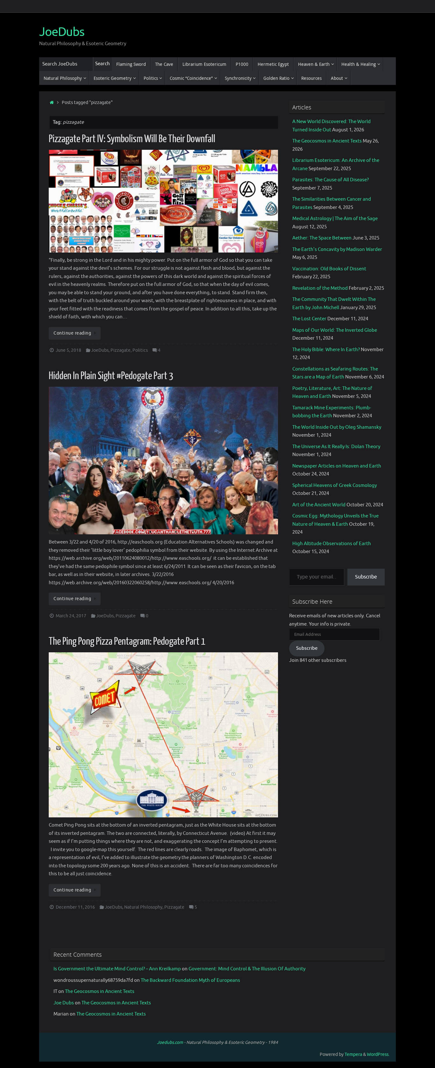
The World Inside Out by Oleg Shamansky (336, 427)
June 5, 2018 (68, 350)
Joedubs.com (170, 1042)
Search (102, 64)
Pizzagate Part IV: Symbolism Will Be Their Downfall (132, 139)
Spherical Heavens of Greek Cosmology (334, 485)
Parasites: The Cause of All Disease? (330, 180)
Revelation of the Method (320, 288)
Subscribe (366, 577)
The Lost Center (309, 319)
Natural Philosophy (143, 907)
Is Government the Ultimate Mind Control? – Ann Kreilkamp (117, 969)
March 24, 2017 (71, 616)
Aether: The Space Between (322, 238)
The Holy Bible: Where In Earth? (326, 350)
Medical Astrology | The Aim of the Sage (335, 219)
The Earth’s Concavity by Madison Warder (337, 249)
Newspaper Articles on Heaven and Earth (336, 466)
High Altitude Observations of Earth (331, 544)
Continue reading (72, 333)
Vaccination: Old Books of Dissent (329, 269)
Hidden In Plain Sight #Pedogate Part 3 (111, 376)
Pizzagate (121, 350)
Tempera (353, 1054)
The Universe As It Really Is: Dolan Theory (336, 447)
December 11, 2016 (75, 907)
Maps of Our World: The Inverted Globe (334, 330)
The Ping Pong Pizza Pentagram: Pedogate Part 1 (127, 641)
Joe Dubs (63, 1003)
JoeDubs (61, 32)
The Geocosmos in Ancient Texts (327, 141)
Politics (140, 350)
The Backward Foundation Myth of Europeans (190, 980)
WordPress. (378, 1054)
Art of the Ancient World (319, 505)
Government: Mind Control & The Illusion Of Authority (247, 969)
